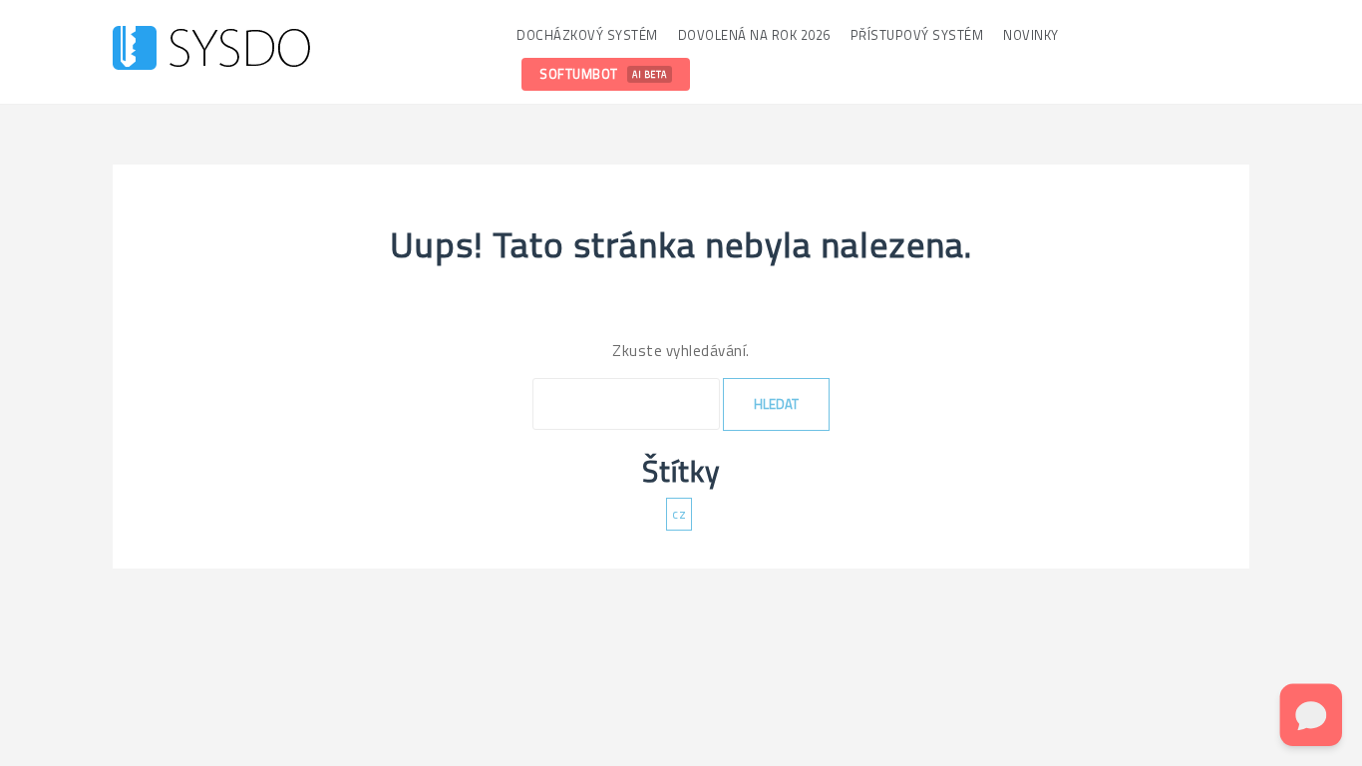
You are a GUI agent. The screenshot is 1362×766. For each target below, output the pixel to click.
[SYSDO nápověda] (211, 50)
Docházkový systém (587, 35)
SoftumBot (603, 74)
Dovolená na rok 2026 (754, 35)
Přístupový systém (917, 35)
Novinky (1031, 35)
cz (679, 514)
